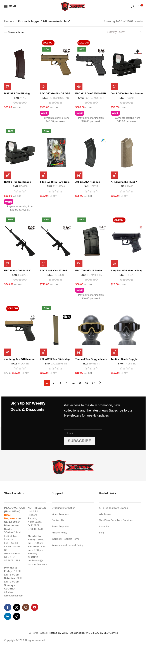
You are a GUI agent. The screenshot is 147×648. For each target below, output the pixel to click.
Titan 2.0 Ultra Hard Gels (55, 181)
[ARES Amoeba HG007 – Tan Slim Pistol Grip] (127, 153)
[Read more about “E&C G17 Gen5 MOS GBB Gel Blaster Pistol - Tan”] (43, 86)
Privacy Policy (59, 532)
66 (86, 382)
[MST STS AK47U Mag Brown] (20, 64)
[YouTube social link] (34, 607)
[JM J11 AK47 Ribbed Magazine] (91, 153)
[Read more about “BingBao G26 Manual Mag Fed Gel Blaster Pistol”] (114, 263)
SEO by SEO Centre (106, 632)
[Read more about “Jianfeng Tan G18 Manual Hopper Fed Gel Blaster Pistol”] (7, 352)
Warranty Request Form (65, 538)
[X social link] (16, 607)
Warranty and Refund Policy (67, 545)
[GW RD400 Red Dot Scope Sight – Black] (127, 64)
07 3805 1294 (12, 560)
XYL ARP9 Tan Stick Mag (55, 359)
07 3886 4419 (36, 529)
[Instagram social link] (25, 607)
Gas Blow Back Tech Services (115, 520)
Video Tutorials (60, 514)
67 (93, 382)
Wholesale (105, 514)
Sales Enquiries (60, 526)
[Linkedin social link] (7, 616)
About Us (104, 526)
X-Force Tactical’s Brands (113, 507)
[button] (7, 86)
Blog (101, 532)
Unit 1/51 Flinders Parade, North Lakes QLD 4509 (35, 518)
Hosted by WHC (58, 632)
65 (80, 382)
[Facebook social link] (7, 607)
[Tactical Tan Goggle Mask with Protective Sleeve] (91, 330)
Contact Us (58, 520)
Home (8, 21)
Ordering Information (63, 507)
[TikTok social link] (16, 616)
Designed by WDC (81, 632)
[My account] (132, 6)
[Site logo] (73, 6)
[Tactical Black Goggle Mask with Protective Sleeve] (127, 330)
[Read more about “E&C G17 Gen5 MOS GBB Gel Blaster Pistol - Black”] (78, 86)
